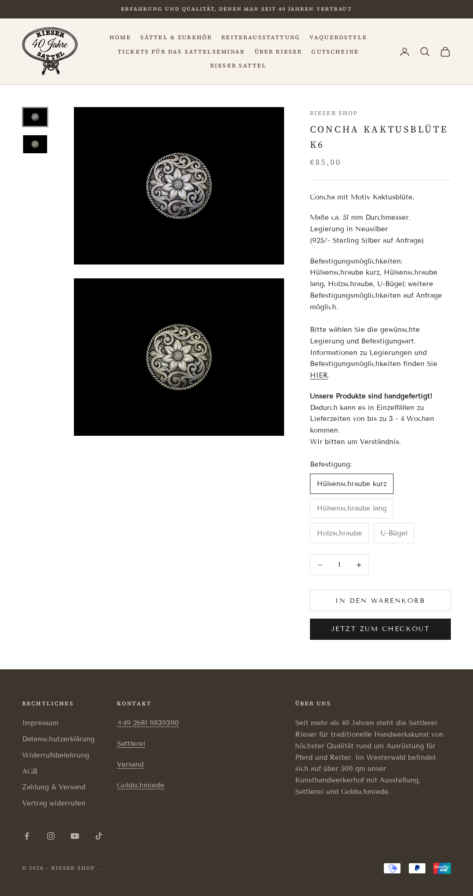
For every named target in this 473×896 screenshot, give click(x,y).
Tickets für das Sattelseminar (181, 51)
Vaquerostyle (338, 37)
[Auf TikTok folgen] (98, 836)
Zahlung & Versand (53, 787)
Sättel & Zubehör (176, 37)
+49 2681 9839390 (148, 723)
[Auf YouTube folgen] (74, 836)
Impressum (40, 723)
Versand (130, 764)
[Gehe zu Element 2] (35, 144)
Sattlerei (131, 744)
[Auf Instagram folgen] (50, 836)
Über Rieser (279, 51)
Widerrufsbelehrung (55, 755)
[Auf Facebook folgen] (26, 836)
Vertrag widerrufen (53, 803)
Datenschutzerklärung (58, 739)
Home (120, 37)
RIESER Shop (334, 113)
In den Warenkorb (380, 601)
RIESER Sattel (238, 65)
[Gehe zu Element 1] (35, 117)
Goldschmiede (140, 785)
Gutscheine (335, 51)
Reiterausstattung (260, 37)
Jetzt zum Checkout (380, 629)
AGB (29, 771)
